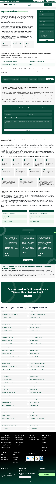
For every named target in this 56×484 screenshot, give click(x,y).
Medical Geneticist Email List (7, 369)
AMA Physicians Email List (7, 317)
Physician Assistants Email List (8, 405)
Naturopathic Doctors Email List (8, 373)
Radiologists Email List (34, 415)
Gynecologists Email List (6, 353)
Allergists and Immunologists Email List (37, 314)
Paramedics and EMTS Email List (36, 392)
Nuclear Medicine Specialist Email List (9, 382)
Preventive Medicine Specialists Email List (10, 408)
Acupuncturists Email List (6, 311)
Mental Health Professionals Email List (37, 369)
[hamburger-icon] (29, 5)
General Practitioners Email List (8, 350)
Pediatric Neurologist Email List (8, 399)
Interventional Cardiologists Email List (37, 366)
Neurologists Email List (34, 376)
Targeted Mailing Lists (50, 1)
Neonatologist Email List (34, 373)
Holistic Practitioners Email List (8, 360)
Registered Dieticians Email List (8, 418)
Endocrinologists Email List (7, 340)
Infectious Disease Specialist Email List (37, 363)
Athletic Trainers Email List (35, 320)
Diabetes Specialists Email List (35, 333)
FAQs (34, 481)
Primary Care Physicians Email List (36, 408)
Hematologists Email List (34, 353)
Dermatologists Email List (6, 333)
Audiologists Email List (6, 324)
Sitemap (37, 481)
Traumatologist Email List (34, 425)
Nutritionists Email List (34, 382)
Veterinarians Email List (34, 428)
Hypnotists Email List (6, 363)
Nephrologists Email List (6, 376)
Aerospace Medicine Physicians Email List (10, 314)
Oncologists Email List (6, 386)
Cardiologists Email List (6, 327)
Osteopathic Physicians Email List (8, 392)
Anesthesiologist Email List (35, 317)
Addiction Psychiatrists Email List (36, 311)
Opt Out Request (29, 481)
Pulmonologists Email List (7, 415)
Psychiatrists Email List (6, 412)
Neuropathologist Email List (7, 379)
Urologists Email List (6, 428)
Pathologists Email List (6, 395)
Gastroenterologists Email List (35, 346)
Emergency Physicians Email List (36, 337)
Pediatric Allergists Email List (35, 395)
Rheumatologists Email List (7, 421)
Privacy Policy (22, 481)
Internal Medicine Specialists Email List (9, 366)
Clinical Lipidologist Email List (7, 330)
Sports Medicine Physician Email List (9, 425)
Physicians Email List (21, 8)
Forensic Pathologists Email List (8, 346)
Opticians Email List (5, 389)
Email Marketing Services (38, 1)
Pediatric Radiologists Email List (36, 399)
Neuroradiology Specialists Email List (37, 379)
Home (2, 8)
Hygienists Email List (34, 360)
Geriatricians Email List (34, 350)
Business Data (5, 8)
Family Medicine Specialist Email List (37, 343)
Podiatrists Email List (34, 405)
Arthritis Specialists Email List (7, 320)
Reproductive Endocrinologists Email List (37, 418)
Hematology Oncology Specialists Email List (10, 356)
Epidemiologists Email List (7, 343)
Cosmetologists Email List (34, 330)
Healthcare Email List (13, 8)
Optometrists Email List (34, 389)
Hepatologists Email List (34, 356)
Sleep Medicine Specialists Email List (37, 421)
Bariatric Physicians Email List (35, 324)
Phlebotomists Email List (34, 402)
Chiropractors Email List (34, 327)
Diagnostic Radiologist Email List (8, 337)
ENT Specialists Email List (35, 340)
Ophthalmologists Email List (35, 386)
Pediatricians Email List (6, 402)
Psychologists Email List (34, 412)
